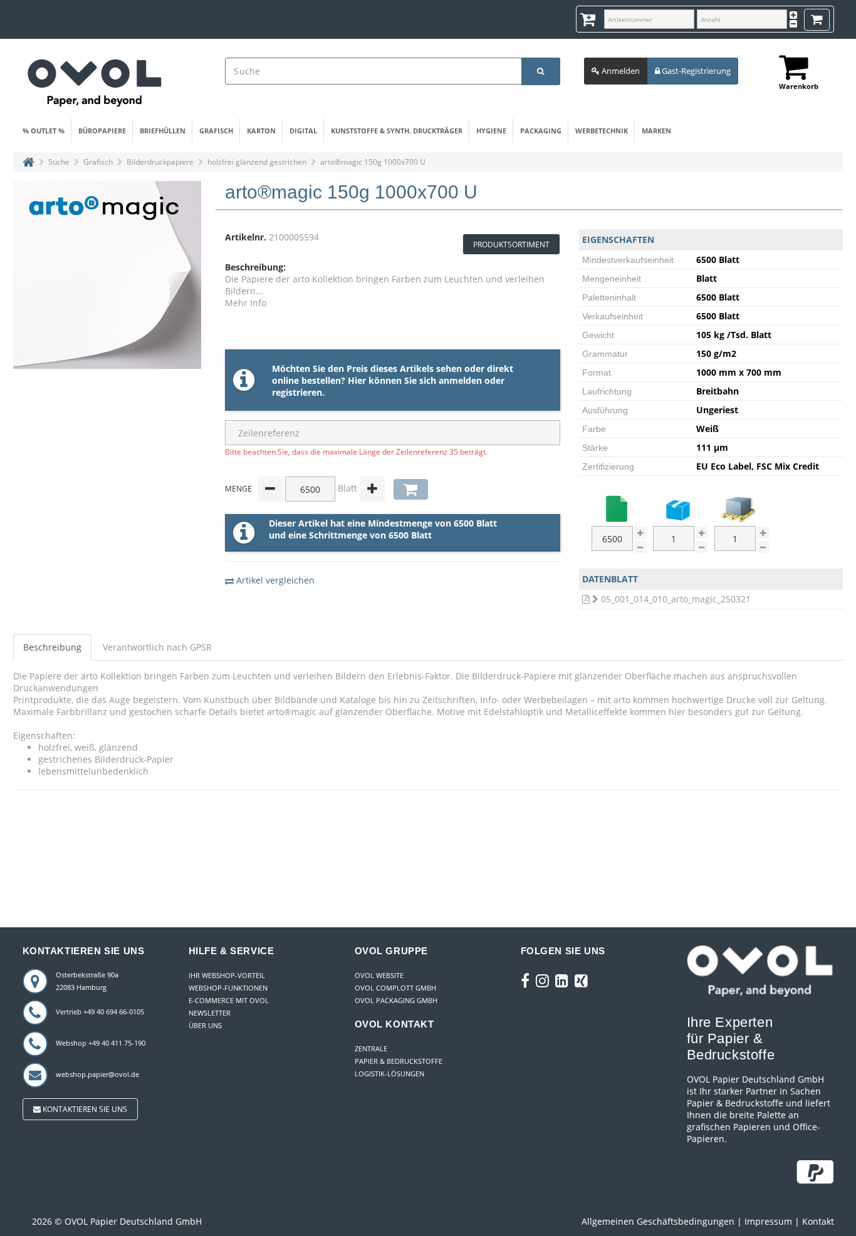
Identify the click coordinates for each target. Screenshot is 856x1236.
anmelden (460, 380)
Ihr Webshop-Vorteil (227, 975)
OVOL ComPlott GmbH (395, 987)
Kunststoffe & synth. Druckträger (396, 130)
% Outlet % (44, 130)
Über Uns (205, 1025)
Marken (656, 130)
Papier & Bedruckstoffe (398, 1061)
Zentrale (371, 1048)
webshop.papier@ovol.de (97, 1074)
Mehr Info (245, 303)
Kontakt (818, 1221)
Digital (303, 130)
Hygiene (491, 130)
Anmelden (620, 70)
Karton (261, 130)
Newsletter (210, 1012)
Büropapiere (102, 130)
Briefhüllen (162, 130)
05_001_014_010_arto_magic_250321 (676, 599)
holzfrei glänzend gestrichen (256, 162)
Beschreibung (52, 647)
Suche (59, 162)
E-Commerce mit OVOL (229, 1000)
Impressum (768, 1221)
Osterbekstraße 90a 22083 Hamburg (87, 981)
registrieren (297, 392)
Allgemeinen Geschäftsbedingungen (658, 1221)
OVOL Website (379, 975)
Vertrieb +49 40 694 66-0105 (100, 1011)
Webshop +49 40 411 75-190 (100, 1043)
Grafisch (216, 130)
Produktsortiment (511, 244)
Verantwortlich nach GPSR (157, 647)
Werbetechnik (601, 130)
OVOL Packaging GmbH (396, 1000)
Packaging (540, 130)
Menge (238, 488)
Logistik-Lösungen (389, 1073)
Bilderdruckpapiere (160, 162)
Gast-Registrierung (695, 70)
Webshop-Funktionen (228, 987)
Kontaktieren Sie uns (84, 1109)
